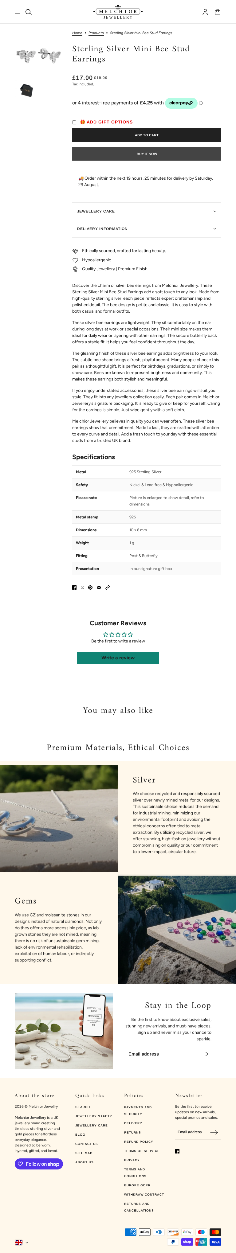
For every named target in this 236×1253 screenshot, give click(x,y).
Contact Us (86, 1144)
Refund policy (138, 1141)
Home (77, 33)
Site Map (83, 1153)
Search (82, 1107)
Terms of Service (142, 1151)
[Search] (28, 12)
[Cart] (217, 12)
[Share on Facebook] (74, 587)
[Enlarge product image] (38, 55)
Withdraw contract (144, 1194)
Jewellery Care (91, 1125)
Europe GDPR (137, 1185)
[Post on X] (82, 587)
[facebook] (177, 1151)
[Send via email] (99, 587)
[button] (107, 587)
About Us (84, 1162)
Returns (132, 1132)
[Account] (205, 12)
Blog (80, 1134)
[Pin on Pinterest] (90, 587)
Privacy (132, 1160)
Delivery (133, 1123)
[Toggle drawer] (17, 12)
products (96, 33)
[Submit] (204, 1053)
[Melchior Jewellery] (118, 12)
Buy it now (147, 154)
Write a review (118, 658)
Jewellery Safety (93, 1116)
